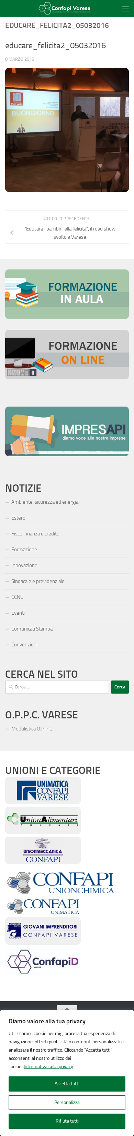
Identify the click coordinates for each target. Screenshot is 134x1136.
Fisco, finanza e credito (35, 534)
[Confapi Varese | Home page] (62, 9)
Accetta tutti (67, 1084)
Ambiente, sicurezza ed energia (44, 502)
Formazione (24, 549)
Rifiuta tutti (67, 1121)
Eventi (18, 613)
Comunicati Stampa (32, 629)
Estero (18, 518)
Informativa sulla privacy (48, 1067)
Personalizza (67, 1102)
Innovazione (24, 565)
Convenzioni (24, 645)
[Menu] (125, 8)
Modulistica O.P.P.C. (32, 729)
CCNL (17, 597)
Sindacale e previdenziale (38, 581)
